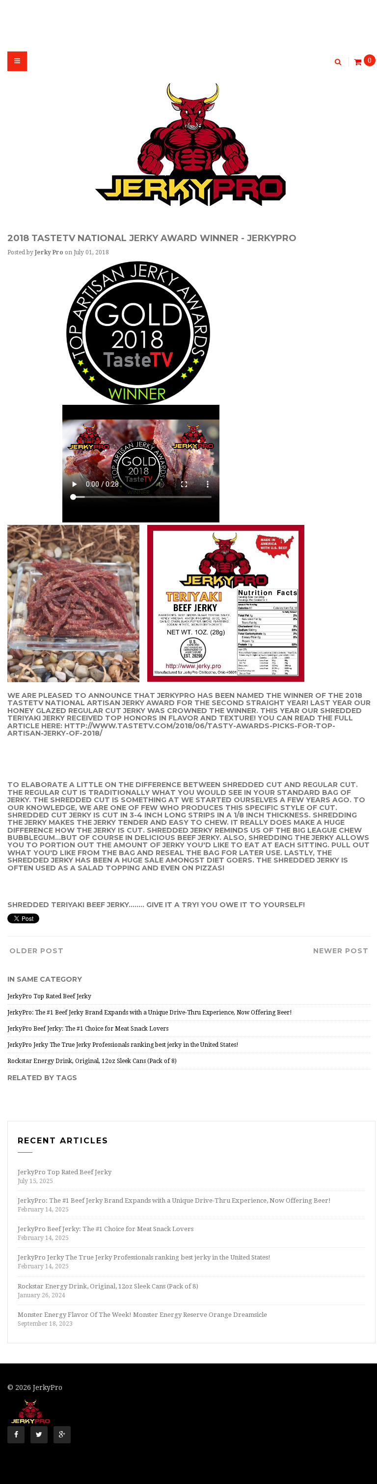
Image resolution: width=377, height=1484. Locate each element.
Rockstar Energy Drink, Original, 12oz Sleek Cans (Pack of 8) (92, 1061)
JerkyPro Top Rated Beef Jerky (49, 996)
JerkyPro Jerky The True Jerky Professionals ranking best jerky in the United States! (123, 1044)
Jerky (133, 702)
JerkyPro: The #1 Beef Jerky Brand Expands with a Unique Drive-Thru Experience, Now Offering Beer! (149, 1012)
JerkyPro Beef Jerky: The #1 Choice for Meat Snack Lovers (87, 1028)
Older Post (36, 950)
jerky (54, 718)
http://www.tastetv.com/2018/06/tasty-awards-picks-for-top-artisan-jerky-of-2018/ (171, 729)
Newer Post (341, 950)
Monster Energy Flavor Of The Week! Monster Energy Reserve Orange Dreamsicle (142, 1314)
